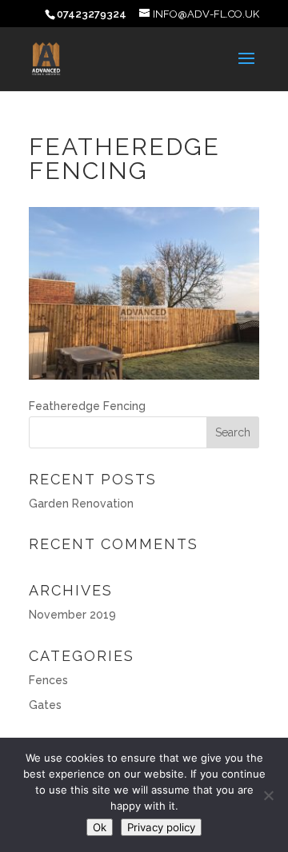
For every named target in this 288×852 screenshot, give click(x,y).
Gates (45, 705)
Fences (48, 680)
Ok (99, 827)
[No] (268, 795)
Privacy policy (161, 827)
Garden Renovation (81, 503)
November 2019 (72, 614)
